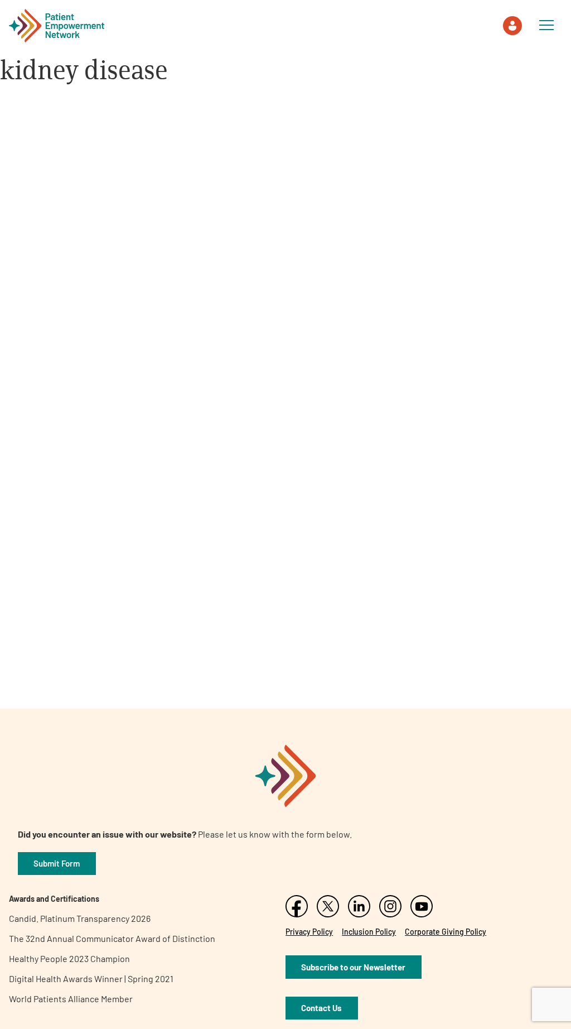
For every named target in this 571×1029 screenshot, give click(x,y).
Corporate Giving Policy (445, 931)
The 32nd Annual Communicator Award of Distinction (112, 938)
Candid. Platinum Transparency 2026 (80, 918)
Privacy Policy (309, 931)
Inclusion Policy (369, 931)
